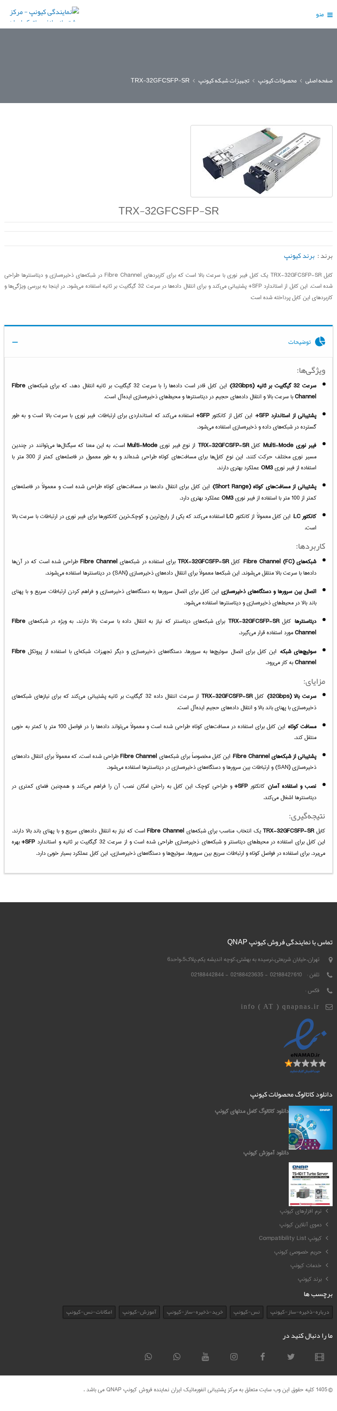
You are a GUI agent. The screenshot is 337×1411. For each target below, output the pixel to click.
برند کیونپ (299, 256)
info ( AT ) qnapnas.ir (280, 1006)
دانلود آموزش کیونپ (266, 1152)
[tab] (168, 341)
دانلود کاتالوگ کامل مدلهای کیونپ (252, 1111)
